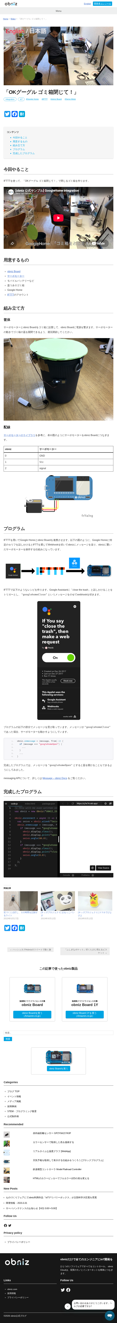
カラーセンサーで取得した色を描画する (53, 1142)
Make (13, 19)
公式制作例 (13, 1116)
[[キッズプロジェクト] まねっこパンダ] (58, 901)
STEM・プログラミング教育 (22, 1111)
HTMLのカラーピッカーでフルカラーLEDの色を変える (61, 1178)
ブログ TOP (13, 1091)
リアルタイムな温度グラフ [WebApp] (52, 1151)
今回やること (20, 137)
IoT (21, 99)
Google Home (33, 99)
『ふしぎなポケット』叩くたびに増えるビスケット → (85, 951)
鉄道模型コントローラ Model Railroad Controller (57, 1169)
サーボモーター (15, 276)
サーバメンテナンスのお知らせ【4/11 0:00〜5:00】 (32, 1208)
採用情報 (11, 1293)
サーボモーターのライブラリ (19, 435)
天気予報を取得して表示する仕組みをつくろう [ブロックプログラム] (68, 1160)
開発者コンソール (102, 3)
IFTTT (45, 99)
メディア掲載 (14, 1101)
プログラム (19, 149)
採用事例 (11, 1106)
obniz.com (12, 1289)
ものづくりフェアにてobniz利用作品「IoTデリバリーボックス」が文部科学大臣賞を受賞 (51, 1197)
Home (5, 19)
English (87, 4)
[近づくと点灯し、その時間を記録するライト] (21, 901)
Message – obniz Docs (55, 778)
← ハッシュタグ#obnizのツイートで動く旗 (30, 949)
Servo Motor (71, 99)
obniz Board (57, 99)
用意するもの (20, 141)
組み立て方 (19, 145)
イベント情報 (14, 1096)
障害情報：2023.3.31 (16, 1203)
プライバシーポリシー (18, 1242)
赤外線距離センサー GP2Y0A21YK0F (52, 1133)
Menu (58, 11)
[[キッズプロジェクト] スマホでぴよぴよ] (95, 901)
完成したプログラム (24, 153)
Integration (10, 99)
